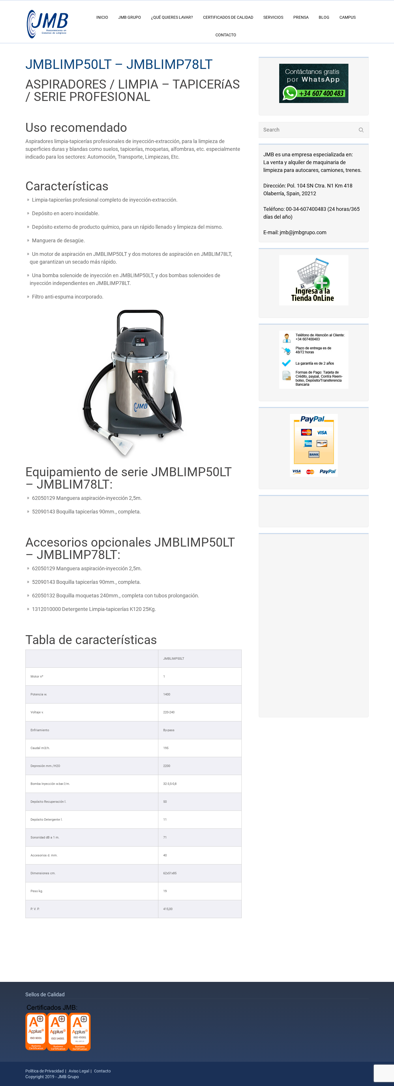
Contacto (225, 35)
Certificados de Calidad (228, 17)
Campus (347, 17)
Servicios (273, 17)
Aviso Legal (79, 1071)
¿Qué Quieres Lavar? (172, 17)
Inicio (102, 17)
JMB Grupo (129, 17)
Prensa (301, 17)
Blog (324, 17)
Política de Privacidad (44, 1071)
